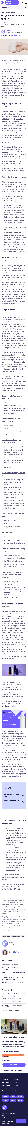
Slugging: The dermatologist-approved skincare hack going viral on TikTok (12, 997)
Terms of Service (5, 1115)
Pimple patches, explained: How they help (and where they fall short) (13, 978)
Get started (5, 1079)
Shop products (6, 1082)
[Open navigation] (26, 2)
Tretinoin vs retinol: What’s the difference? (13, 1002)
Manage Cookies (5, 1123)
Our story (4, 1088)
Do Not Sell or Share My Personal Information (11, 1120)
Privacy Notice (5, 1117)
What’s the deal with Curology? (10, 964)
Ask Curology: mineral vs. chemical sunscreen (11, 968)
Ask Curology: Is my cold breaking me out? (13, 993)
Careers (17, 1085)
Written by (11, 942)
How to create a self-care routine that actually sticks (12, 1006)
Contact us (18, 1091)
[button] (14, 7)
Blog (16, 1082)
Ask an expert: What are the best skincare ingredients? (13, 973)
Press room (18, 1088)
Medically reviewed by (14, 951)
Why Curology (6, 1085)
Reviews (4, 1091)
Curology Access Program (7, 1121)
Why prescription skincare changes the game (12, 983)
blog (2, 12)
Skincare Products (10, 12)
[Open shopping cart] (22, 2)
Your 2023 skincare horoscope (10, 1010)
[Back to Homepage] (2, 2)
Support (17, 1079)
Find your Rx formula (9, 2)
